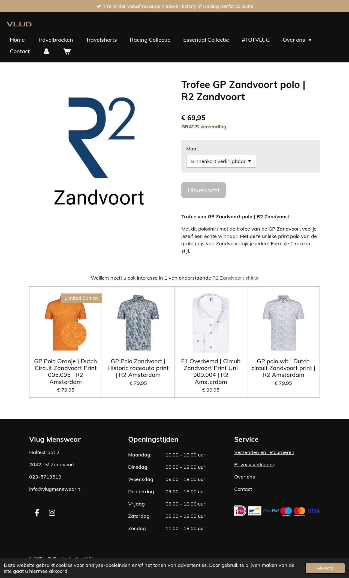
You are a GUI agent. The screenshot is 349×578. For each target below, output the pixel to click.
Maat (192, 149)
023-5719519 (45, 477)
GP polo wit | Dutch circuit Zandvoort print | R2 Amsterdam (283, 368)
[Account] (46, 51)
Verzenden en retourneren (264, 452)
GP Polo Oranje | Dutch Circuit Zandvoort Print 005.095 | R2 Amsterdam (65, 371)
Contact (243, 489)
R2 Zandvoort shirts (235, 278)
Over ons (244, 477)
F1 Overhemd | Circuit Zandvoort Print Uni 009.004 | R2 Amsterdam (210, 371)
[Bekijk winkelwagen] (67, 51)
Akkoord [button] (325, 568)
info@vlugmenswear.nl (55, 489)
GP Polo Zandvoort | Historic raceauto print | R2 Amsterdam (138, 368)
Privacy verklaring (255, 464)
